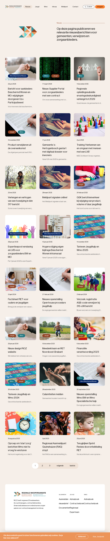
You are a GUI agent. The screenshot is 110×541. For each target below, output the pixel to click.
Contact (75, 7)
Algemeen (62, 494)
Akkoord (82, 536)
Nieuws (27, 7)
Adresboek (74, 499)
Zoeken (89, 7)
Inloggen (100, 7)
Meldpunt (64, 7)
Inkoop (54, 7)
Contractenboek (77, 503)
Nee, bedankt (98, 537)
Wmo (45, 7)
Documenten (64, 508)
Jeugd (37, 7)
